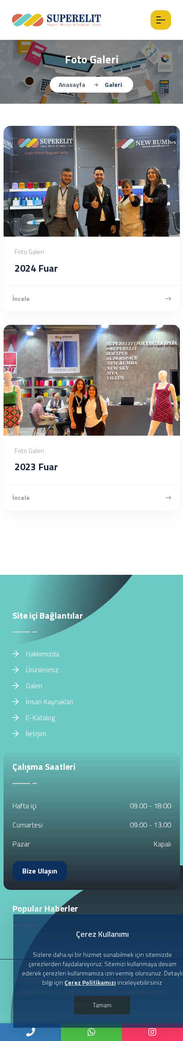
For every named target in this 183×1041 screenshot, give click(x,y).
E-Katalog (39, 717)
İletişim (35, 733)
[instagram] (152, 1032)
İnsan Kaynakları (48, 701)
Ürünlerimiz (41, 669)
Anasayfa (72, 84)
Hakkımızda (41, 653)
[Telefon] (30, 1032)
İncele (21, 298)
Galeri (33, 685)
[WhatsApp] (91, 1032)
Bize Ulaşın (39, 871)
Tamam (102, 1005)
